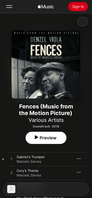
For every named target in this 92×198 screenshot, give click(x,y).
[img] (46, 6)
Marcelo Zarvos (29, 161)
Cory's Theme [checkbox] (28, 171)
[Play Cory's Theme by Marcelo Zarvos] (11, 173)
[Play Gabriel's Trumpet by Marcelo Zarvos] (11, 159)
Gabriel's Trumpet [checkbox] (31, 157)
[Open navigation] (9, 6)
